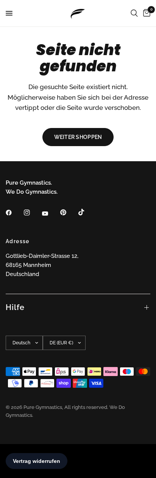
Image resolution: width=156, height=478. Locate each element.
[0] (145, 13)
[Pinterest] (68, 212)
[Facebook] (14, 212)
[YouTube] (50, 213)
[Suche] (134, 13)
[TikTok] (86, 212)
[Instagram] (32, 212)
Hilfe (15, 307)
